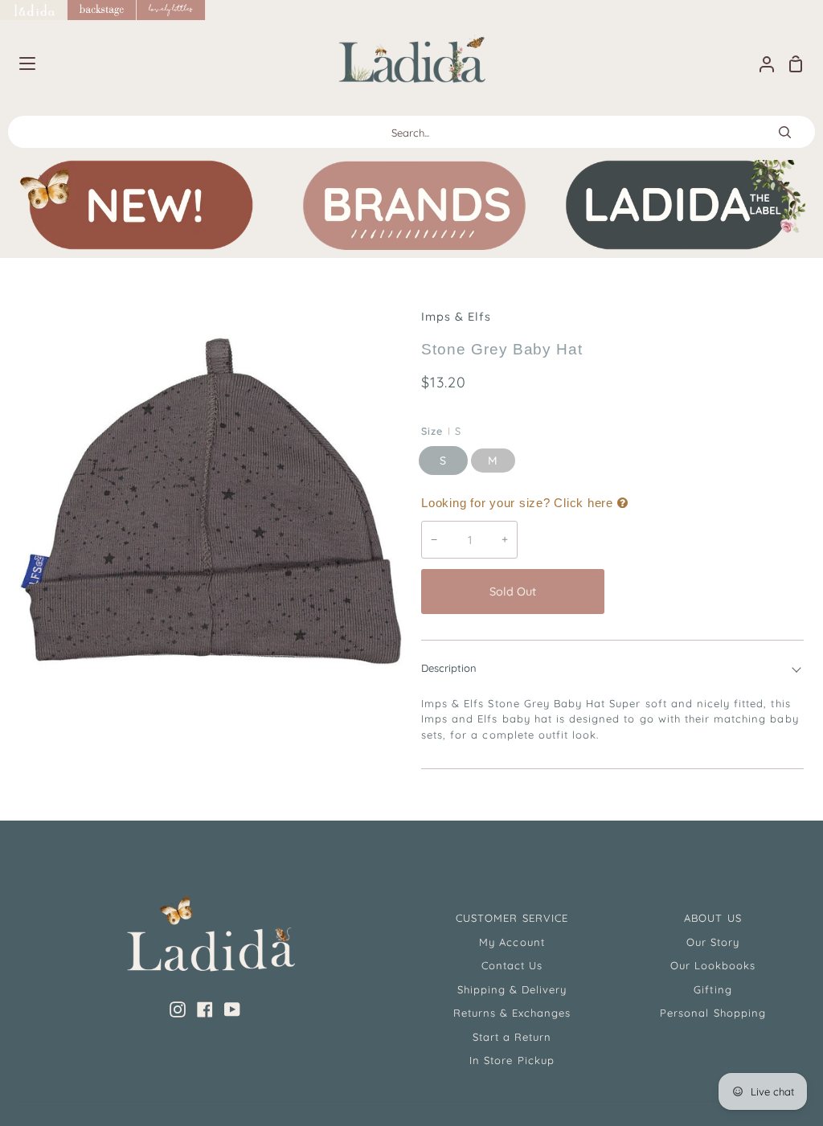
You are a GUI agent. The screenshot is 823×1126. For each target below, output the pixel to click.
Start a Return (512, 1036)
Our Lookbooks (713, 965)
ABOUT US (712, 917)
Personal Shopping (713, 1012)
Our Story (712, 942)
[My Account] (760, 64)
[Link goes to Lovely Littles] (171, 10)
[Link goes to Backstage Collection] (102, 10)
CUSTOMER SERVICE (512, 917)
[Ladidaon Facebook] (205, 1009)
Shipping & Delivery (512, 989)
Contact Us (512, 965)
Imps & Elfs (456, 316)
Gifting (712, 989)
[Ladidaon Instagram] (178, 1009)
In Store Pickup (512, 1060)
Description (449, 667)
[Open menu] (18, 63)
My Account (511, 942)
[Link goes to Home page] (34, 10)
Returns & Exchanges (512, 1012)
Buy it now (708, 591)
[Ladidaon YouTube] (232, 1009)
